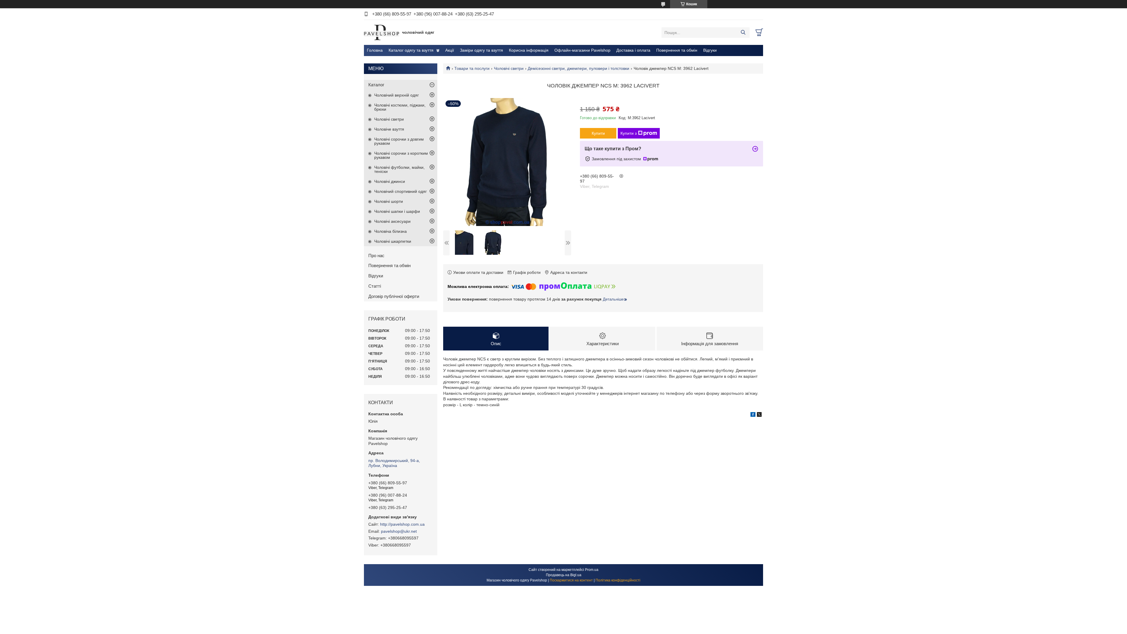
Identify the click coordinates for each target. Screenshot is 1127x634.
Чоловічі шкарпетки (392, 241)
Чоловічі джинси (389, 181)
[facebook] (752, 415)
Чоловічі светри (509, 68)
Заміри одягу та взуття (481, 50)
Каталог (376, 84)
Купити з (628, 133)
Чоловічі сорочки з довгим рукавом (399, 141)
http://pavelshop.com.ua (402, 524)
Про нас (376, 255)
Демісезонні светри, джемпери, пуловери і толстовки (578, 68)
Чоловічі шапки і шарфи (397, 211)
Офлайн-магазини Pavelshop (582, 50)
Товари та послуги (472, 68)
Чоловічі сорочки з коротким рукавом (401, 155)
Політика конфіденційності (617, 580)
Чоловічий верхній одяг (396, 95)
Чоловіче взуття (389, 129)
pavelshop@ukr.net (399, 531)
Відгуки (710, 50)
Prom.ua (591, 570)
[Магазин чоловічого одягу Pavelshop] (381, 32)
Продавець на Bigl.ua (563, 575)
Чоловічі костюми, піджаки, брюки (400, 107)
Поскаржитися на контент (571, 580)
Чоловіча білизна (390, 231)
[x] (759, 415)
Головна (375, 50)
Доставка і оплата (633, 50)
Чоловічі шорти (388, 201)
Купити (598, 133)
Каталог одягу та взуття (411, 50)
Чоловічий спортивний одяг (400, 191)
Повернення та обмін (676, 50)
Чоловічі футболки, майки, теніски (399, 169)
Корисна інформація (529, 50)
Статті (374, 286)
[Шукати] (743, 32)
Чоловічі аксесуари (392, 221)
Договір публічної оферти (393, 296)
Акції (449, 50)
